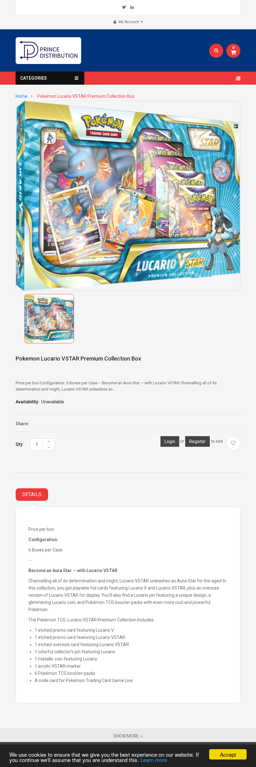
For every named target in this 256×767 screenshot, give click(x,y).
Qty (19, 444)
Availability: (27, 401)
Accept (228, 754)
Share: (22, 423)
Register (197, 441)
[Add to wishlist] (233, 443)
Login (170, 441)
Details (32, 494)
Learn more (153, 760)
